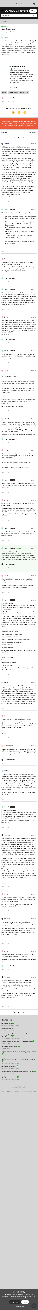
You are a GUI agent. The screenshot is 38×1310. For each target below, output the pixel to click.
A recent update (6, 158)
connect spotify (6, 1028)
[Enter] (3, 15)
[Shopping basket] (34, 3)
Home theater (5, 1049)
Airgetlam (7, 835)
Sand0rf (6, 419)
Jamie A (6, 143)
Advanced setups (6, 1043)
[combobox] (19, 15)
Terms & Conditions (6, 1091)
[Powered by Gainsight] (19, 1087)
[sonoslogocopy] (19, 3)
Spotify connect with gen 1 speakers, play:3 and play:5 (18, 1059)
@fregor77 (6, 147)
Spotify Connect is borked (9, 1046)
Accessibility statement (30, 1091)
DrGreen (6, 259)
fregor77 (6, 37)
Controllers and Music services (10, 1025)
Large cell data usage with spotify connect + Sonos (17, 1071)
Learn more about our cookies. (19, 1298)
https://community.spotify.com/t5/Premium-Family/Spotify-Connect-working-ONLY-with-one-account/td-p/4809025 (18, 382)
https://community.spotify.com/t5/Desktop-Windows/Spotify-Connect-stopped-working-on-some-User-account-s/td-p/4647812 (18, 401)
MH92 (6, 682)
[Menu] (3, 3)
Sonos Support (16, 862)
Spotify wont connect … (9, 1077)
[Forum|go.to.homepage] (15, 10)
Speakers (5, 21)
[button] (2, 11)
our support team (19, 192)
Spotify (4, 92)
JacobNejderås (8, 746)
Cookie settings (18, 1091)
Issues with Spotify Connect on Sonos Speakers (16, 1041)
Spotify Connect (13, 92)
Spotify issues (24, 92)
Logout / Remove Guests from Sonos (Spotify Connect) (18, 1052)
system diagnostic (6, 860)
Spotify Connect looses (8, 1066)
